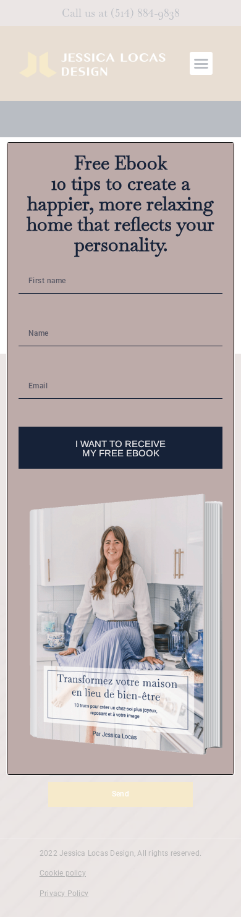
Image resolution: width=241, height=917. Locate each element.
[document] (120, 458)
